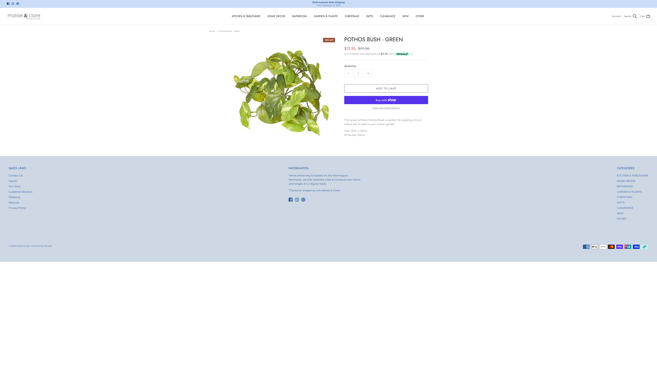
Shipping (14, 197)
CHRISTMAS (352, 16)
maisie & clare (23, 246)
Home (212, 31)
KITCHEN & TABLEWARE (246, 16)
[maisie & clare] (24, 16)
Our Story (15, 186)
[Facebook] (8, 3)
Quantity (350, 66)
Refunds (14, 202)
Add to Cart (386, 88)
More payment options (386, 108)
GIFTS (369, 16)
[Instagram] (13, 3)
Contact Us (16, 175)
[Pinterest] (17, 3)
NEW (405, 16)
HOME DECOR (276, 16)
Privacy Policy (17, 207)
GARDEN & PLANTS (326, 16)
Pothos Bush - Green (229, 31)
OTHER (420, 16)
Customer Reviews (20, 191)
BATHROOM (299, 16)
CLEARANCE (387, 16)
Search (13, 181)
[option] (283, 90)
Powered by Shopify (41, 246)
